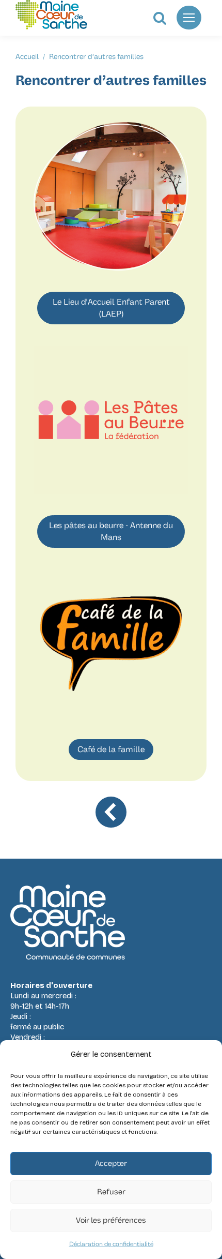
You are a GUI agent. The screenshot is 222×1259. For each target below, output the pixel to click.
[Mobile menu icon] (189, 17)
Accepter (111, 1163)
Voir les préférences (111, 1220)
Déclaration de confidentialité (111, 1244)
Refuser (111, 1192)
